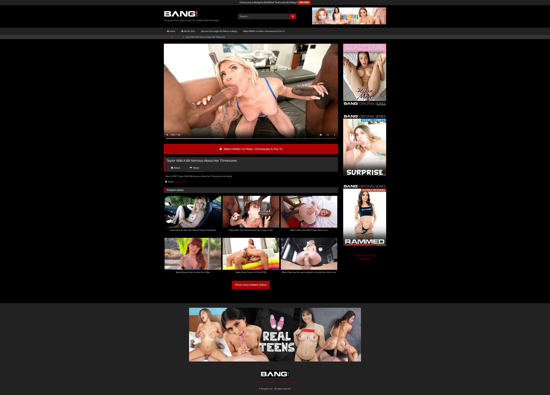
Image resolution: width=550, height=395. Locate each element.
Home (172, 31)
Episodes (178, 37)
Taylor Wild (180, 182)
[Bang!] (181, 14)
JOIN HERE (304, 2)
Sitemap (270, 382)
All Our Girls (189, 31)
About (176, 168)
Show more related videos (251, 284)
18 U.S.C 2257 (287, 382)
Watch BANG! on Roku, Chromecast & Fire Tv (264, 31)
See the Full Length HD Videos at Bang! (219, 31)
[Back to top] (541, 386)
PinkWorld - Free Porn (364, 255)
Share (195, 168)
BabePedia (364, 259)
